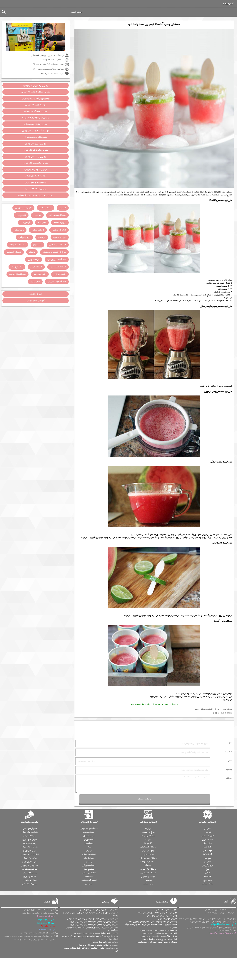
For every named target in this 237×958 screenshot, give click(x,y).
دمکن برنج (207, 880)
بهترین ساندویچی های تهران (35, 163)
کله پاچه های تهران (30, 847)
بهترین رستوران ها (29, 822)
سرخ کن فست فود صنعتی (54, 252)
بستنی (203, 709)
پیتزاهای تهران (30, 835)
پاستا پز (89, 861)
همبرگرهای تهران (30, 828)
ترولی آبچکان (24, 237)
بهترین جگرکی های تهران (35, 124)
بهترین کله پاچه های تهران (35, 137)
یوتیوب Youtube (48, 926)
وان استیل (19, 230)
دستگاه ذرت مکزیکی (57, 281)
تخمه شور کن (60, 274)
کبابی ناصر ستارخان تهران (100, 942)
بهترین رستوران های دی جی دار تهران (35, 195)
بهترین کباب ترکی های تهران (35, 150)
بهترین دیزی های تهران (35, 143)
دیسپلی (89, 850)
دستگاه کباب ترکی (58, 267)
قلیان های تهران (29, 880)
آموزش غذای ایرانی (35, 300)
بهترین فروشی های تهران (35, 92)
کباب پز (62, 208)
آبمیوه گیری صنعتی (89, 880)
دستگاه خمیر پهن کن (56, 259)
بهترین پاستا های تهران (35, 156)
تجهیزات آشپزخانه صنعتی (166, 909)
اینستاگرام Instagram (46, 916)
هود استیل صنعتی (57, 245)
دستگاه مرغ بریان (17, 245)
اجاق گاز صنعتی (59, 230)
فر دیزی (41, 237)
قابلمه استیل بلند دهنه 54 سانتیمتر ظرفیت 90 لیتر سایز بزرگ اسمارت (151, 926)
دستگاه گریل (36, 267)
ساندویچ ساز (17, 267)
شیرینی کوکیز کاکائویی (167, 918)
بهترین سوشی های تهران (35, 169)
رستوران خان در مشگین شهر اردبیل (94, 909)
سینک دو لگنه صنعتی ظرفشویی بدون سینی (159, 936)
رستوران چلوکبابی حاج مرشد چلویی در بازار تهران (90, 921)
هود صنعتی (207, 850)
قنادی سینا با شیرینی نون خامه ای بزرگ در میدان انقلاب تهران (90, 938)
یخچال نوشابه (40, 274)
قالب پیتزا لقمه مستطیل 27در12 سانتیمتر (159, 933)
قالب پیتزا (21, 215)
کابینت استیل (38, 230)
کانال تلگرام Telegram (46, 919)
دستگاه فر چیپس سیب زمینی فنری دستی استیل (157, 942)
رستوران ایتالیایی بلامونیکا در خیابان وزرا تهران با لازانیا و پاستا (90, 914)
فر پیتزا (37, 215)
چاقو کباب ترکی (148, 850)
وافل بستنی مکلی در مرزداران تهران (162, 915)
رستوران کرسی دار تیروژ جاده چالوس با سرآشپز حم (92, 929)
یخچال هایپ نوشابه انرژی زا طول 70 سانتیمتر (86, 918)
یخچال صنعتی (207, 883)
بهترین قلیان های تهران (35, 189)
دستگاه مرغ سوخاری (148, 861)
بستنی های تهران (30, 872)
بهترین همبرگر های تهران (35, 111)
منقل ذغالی (207, 843)
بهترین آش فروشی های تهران (35, 131)
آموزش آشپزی (213, 709)
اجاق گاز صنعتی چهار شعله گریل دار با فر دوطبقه (157, 912)
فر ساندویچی (33, 259)
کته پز (207, 872)
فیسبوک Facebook (47, 929)
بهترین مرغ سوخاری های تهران (35, 118)
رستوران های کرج (29, 883)
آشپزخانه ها (228, 4)
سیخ (207, 869)
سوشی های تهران (29, 869)
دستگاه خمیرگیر (14, 252)
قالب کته (42, 222)
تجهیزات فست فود (57, 215)
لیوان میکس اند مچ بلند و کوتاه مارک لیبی (160, 939)
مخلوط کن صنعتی (89, 872)
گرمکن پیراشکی (89, 854)
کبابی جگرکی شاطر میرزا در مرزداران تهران (92, 933)
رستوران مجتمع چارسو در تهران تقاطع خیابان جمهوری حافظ (153, 921)
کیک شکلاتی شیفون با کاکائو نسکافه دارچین (159, 930)
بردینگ (148, 865)
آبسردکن (89, 883)
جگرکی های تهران (29, 839)
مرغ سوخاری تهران (29, 861)
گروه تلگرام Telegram (46, 923)
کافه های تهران (29, 876)
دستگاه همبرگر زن (148, 872)
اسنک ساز (89, 876)
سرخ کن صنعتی (148, 832)
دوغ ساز (207, 858)
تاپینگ (32, 252)
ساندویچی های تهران (29, 865)
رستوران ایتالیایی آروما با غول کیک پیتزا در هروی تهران (91, 949)
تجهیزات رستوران (23, 208)
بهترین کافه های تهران (36, 176)
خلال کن (207, 861)
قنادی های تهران (30, 858)
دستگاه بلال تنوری (17, 274)
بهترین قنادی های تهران (35, 182)
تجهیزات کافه (60, 222)
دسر (196, 709)
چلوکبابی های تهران (30, 832)
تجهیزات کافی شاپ (89, 822)
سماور (88, 847)
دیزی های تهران (29, 850)
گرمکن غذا (25, 222)
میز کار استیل (59, 237)
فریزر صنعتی (148, 883)
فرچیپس (148, 880)
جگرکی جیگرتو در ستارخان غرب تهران (93, 945)
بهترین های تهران (35, 85)
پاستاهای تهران (29, 843)
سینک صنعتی (45, 208)
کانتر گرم (37, 245)
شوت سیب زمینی (148, 876)
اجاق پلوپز (35, 281)
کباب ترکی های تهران (30, 854)
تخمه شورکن (89, 839)
